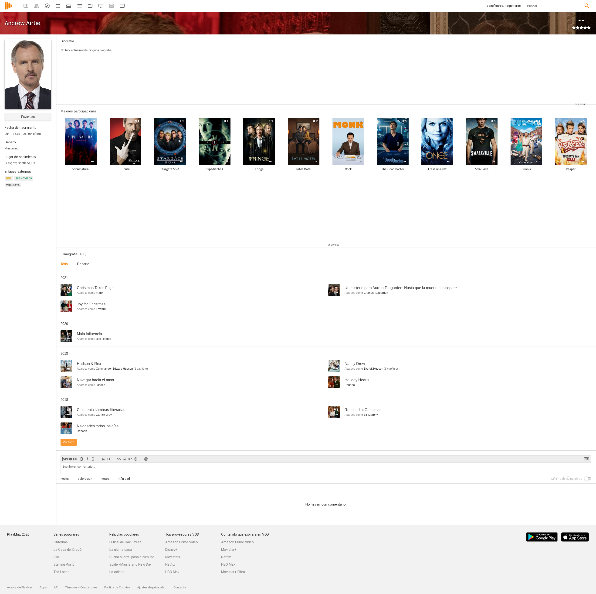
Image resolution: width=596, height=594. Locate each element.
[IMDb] (9, 181)
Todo (64, 264)
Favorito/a (28, 116)
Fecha (65, 478)
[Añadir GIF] (130, 459)
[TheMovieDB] (24, 181)
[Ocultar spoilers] (70, 459)
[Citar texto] (103, 459)
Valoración (85, 478)
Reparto (83, 264)
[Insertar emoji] (136, 459)
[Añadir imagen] (124, 459)
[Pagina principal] (9, 8)
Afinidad (124, 478)
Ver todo (68, 442)
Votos (105, 478)
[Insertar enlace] (119, 459)
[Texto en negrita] (82, 459)
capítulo (141, 368)
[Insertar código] (109, 459)
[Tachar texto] (93, 459)
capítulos (392, 368)
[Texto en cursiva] (87, 459)
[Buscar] (586, 5)
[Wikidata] (13, 187)
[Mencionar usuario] (146, 459)
